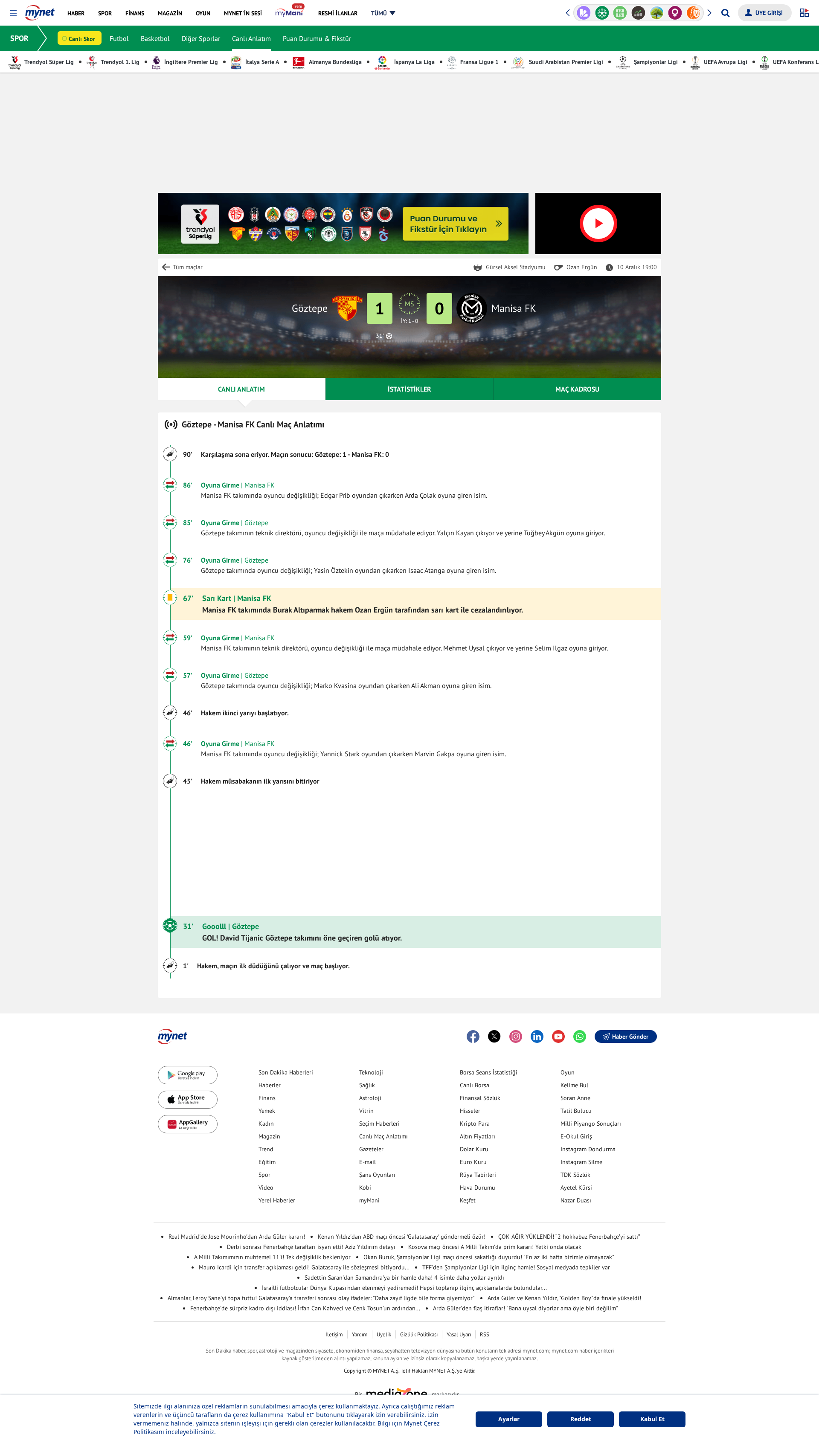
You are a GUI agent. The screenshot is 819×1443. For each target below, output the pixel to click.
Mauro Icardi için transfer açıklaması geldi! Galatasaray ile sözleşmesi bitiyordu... (304, 1267)
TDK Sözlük (575, 1175)
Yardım (360, 1334)
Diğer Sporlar (201, 38)
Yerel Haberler (276, 1200)
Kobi (365, 1187)
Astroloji (370, 1098)
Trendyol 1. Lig (119, 62)
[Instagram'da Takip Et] (515, 1036)
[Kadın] (657, 13)
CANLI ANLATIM (241, 389)
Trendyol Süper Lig (48, 62)
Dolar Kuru (474, 1149)
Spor (264, 1175)
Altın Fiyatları (477, 1136)
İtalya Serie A (261, 62)
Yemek (266, 1111)
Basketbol (155, 38)
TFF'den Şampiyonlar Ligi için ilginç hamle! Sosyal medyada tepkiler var (516, 1267)
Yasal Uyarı (459, 1334)
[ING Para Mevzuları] (675, 13)
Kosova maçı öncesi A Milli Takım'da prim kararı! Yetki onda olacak (494, 1247)
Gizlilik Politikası (419, 1334)
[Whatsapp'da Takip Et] (579, 1036)
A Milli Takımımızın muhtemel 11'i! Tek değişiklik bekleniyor (272, 1257)
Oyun (568, 1072)
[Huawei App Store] (188, 1124)
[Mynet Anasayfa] (40, 10)
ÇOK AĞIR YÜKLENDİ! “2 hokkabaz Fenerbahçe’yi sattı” (569, 1236)
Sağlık (367, 1085)
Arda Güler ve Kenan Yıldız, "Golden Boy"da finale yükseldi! (564, 1298)
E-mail (367, 1162)
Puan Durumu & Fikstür (317, 38)
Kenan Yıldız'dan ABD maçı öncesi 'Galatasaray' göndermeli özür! (401, 1236)
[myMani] (290, 13)
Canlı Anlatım (251, 38)
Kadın (266, 1123)
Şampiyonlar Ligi (655, 62)
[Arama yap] (725, 12)
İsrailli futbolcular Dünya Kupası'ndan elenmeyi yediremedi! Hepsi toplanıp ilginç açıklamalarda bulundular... (404, 1288)
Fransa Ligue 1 (479, 62)
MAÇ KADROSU (577, 389)
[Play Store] (188, 1075)
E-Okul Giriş (576, 1136)
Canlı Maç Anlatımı (383, 1136)
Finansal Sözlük (480, 1098)
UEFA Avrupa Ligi (724, 62)
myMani (369, 1200)
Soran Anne (575, 1098)
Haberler (269, 1085)
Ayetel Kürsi (576, 1187)
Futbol (119, 38)
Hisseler (470, 1111)
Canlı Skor (82, 39)
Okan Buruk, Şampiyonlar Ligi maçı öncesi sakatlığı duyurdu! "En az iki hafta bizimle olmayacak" (488, 1257)
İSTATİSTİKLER (409, 389)
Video (265, 1187)
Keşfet (468, 1200)
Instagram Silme (581, 1162)
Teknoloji (371, 1072)
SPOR (19, 38)
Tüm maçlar (188, 267)
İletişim (334, 1334)
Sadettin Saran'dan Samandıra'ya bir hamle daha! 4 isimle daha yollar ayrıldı (404, 1277)
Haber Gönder (630, 1036)
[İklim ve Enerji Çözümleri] (638, 13)
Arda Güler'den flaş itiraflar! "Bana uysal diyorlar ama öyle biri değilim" (525, 1308)
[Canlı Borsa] (620, 13)
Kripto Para (475, 1123)
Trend (265, 1149)
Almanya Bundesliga (335, 62)
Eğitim (267, 1162)
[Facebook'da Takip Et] (473, 1036)
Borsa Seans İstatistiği (488, 1072)
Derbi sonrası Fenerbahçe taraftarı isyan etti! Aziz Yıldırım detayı (311, 1247)
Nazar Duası (576, 1200)
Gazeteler (371, 1149)
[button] (13, 13)
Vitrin (366, 1111)
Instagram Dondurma (588, 1149)
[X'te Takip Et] (494, 1036)
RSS (484, 1334)
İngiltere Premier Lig (190, 62)
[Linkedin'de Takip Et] (537, 1036)
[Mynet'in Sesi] (693, 13)
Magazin (269, 1136)
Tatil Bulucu (576, 1111)
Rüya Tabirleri (478, 1175)
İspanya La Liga (413, 62)
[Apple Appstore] (188, 1100)
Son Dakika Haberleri (285, 1072)
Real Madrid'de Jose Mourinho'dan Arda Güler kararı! (236, 1236)
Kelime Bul (574, 1085)
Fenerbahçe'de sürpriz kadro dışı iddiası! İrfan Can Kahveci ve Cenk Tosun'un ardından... (305, 1308)
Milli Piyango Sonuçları (591, 1123)
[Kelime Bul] (602, 13)
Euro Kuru (473, 1162)
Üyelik (384, 1334)
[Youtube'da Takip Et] (558, 1036)
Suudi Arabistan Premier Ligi (565, 62)
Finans (267, 1098)
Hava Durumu (477, 1187)
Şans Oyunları (377, 1175)
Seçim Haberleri (379, 1123)
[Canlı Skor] (584, 13)
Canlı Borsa (474, 1085)
